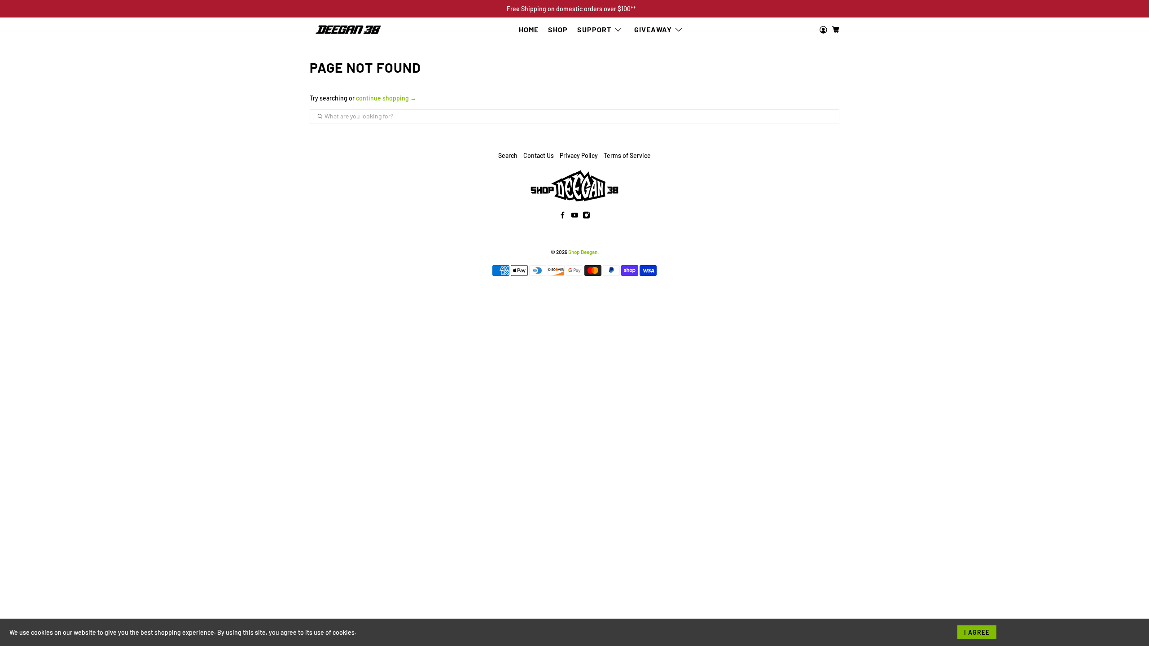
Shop (558, 29)
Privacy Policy (579, 155)
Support (594, 29)
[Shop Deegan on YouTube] (575, 216)
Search (507, 155)
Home (529, 29)
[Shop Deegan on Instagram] (586, 216)
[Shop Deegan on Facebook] (562, 216)
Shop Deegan (582, 252)
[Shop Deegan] (348, 30)
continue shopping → (386, 98)
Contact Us (538, 155)
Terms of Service (627, 155)
